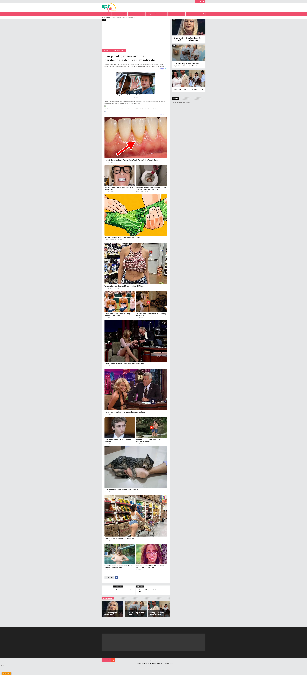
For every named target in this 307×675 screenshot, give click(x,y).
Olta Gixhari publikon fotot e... (135, 613)
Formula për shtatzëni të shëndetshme (119, 17)
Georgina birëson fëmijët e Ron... (157, 613)
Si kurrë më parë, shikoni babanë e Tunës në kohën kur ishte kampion (188, 39)
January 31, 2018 (119, 50)
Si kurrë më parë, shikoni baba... (110, 613)
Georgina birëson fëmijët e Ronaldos (188, 89)
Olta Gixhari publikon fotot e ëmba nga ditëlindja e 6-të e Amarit (187, 65)
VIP (104, 19)
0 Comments (109, 50)
